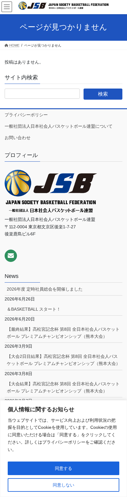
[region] (63, 448)
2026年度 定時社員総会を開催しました (45, 289)
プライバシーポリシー (26, 114)
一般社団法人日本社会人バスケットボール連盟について (59, 126)
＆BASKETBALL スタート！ (34, 309)
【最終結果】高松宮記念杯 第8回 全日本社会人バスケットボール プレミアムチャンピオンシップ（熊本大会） (63, 333)
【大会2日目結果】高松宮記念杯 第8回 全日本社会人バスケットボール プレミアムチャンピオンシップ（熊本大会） (63, 360)
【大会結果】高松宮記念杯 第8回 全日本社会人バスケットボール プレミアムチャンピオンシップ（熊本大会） (63, 387)
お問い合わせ (18, 137)
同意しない (63, 485)
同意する (63, 468)
